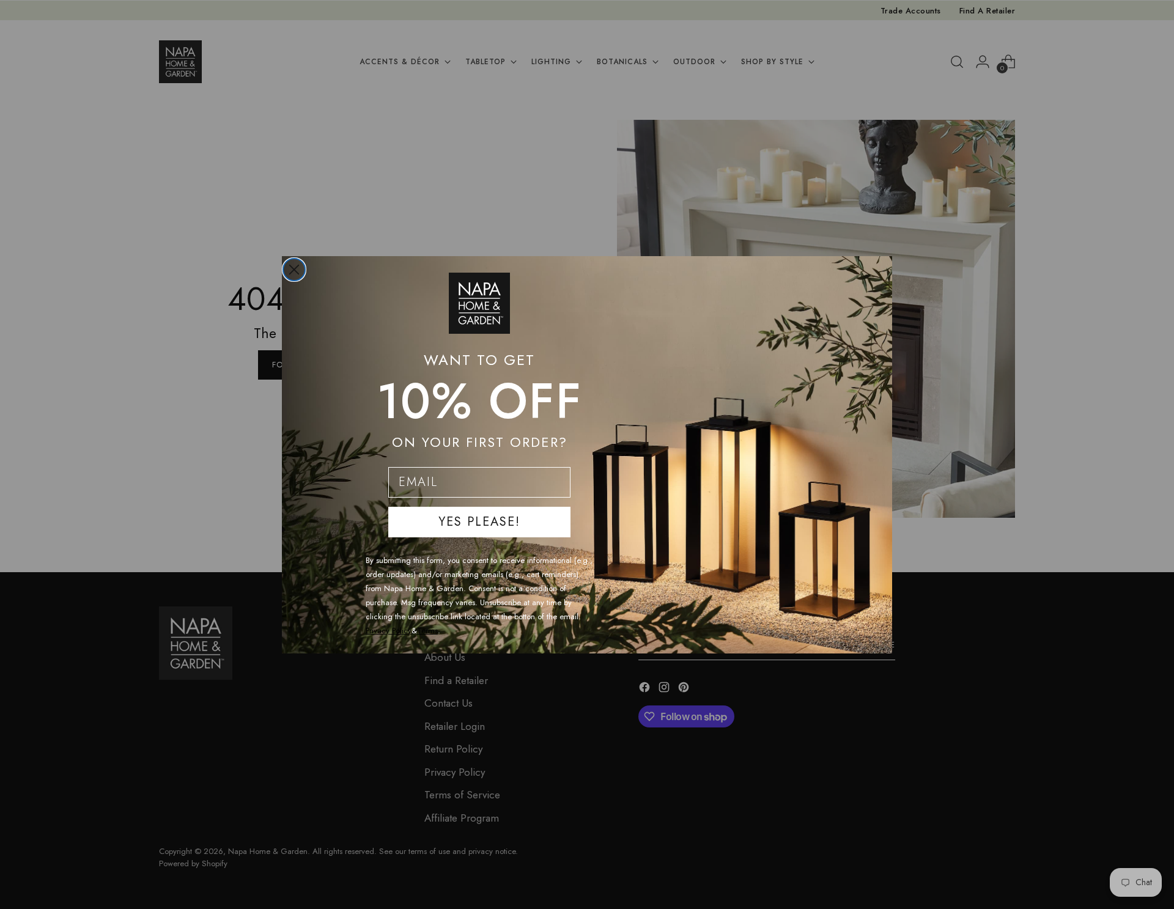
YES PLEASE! (479, 522)
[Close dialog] (294, 270)
